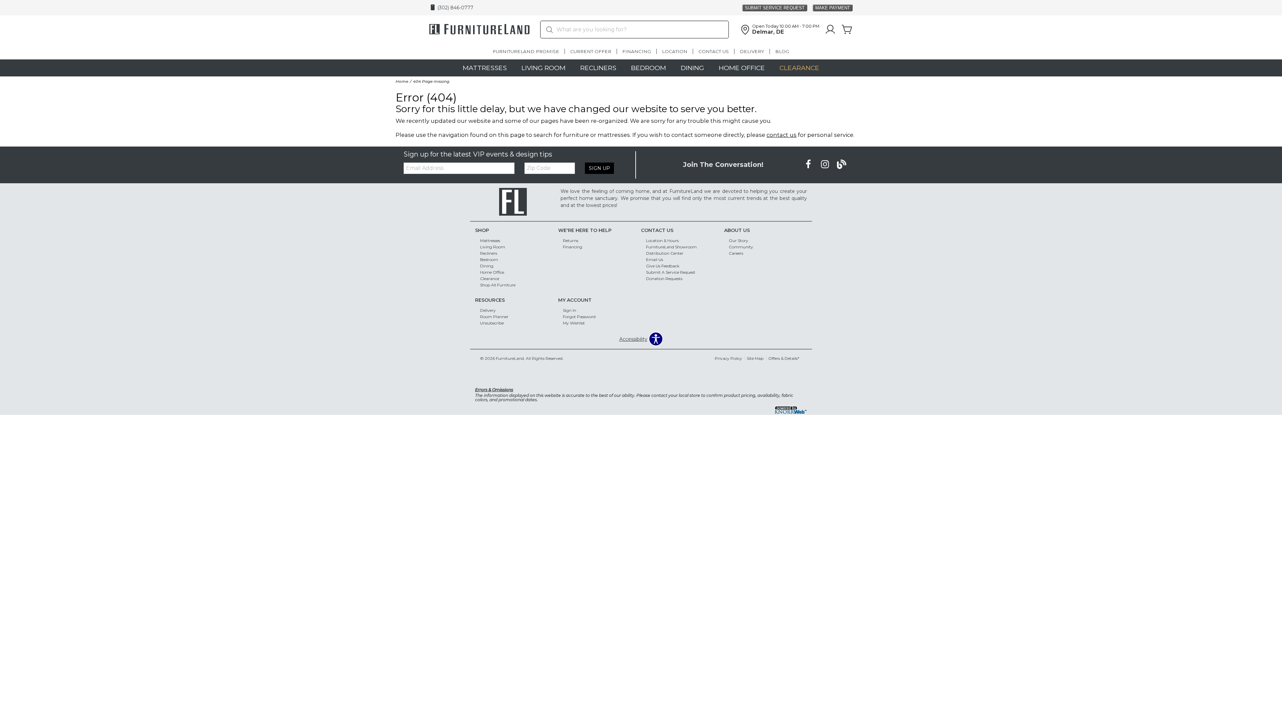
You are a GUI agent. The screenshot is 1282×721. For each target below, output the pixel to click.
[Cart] (847, 30)
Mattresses (485, 68)
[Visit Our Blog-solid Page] (841, 165)
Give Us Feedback (662, 265)
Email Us (654, 259)
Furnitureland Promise (526, 51)
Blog (782, 51)
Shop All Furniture (497, 284)
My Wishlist (574, 322)
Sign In (569, 310)
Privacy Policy (728, 358)
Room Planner (494, 316)
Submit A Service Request (670, 272)
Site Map (755, 358)
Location (674, 51)
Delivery (752, 51)
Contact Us (713, 51)
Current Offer (590, 51)
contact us (782, 135)
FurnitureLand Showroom (671, 246)
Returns (570, 240)
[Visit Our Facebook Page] (809, 165)
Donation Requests (664, 278)
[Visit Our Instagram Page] (826, 165)
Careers (736, 253)
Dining (692, 68)
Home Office (742, 68)
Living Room (543, 68)
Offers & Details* (783, 358)
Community (741, 246)
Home (402, 81)
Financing (636, 51)
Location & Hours (662, 240)
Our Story (738, 240)
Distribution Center (664, 253)
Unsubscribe (492, 322)
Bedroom (648, 68)
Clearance (799, 68)
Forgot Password (579, 316)
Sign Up (599, 168)
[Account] (830, 30)
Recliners (598, 68)
